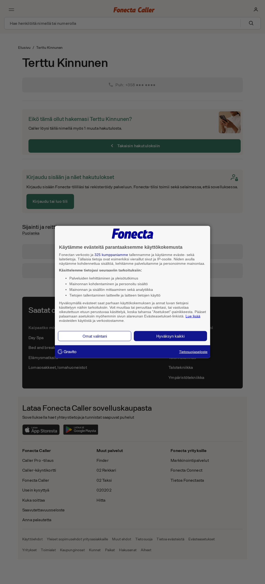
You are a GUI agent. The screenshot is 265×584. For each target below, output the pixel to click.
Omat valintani (95, 336)
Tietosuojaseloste (193, 352)
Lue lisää (193, 316)
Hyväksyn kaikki (170, 336)
